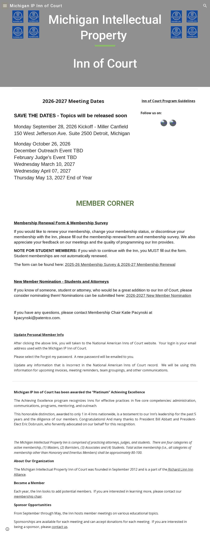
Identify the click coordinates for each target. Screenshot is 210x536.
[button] (5, 5)
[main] (105, 43)
